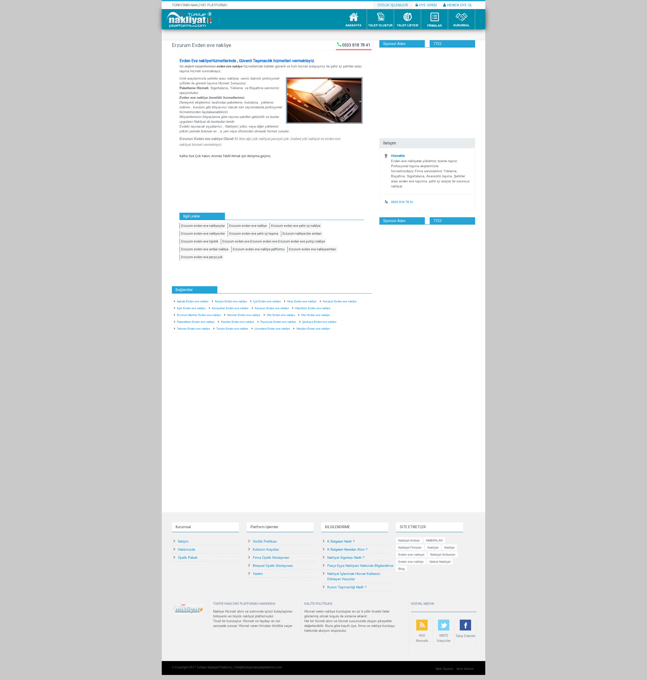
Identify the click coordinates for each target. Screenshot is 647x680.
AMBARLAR (434, 540)
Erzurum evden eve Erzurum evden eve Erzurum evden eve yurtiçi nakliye (273, 241)
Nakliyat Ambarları (442, 554)
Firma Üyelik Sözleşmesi (271, 557)
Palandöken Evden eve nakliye (196, 322)
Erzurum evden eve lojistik (199, 241)
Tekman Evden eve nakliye (193, 328)
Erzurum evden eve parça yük (201, 257)
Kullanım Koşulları (266, 549)
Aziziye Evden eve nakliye (231, 301)
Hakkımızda (186, 549)
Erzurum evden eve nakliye (248, 226)
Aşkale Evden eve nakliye (193, 301)
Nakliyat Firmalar (410, 547)
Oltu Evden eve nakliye (281, 315)
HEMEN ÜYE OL (459, 5)
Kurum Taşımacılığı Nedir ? (346, 587)
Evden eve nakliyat (411, 554)
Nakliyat (432, 547)
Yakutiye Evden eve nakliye (313, 328)
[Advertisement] (427, 85)
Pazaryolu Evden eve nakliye (278, 322)
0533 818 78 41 (356, 45)
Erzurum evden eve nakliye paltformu (259, 249)
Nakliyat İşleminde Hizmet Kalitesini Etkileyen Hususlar (353, 576)
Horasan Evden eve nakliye (340, 301)
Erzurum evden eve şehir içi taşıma (253, 233)
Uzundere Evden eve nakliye (272, 328)
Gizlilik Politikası (265, 541)
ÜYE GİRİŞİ (427, 5)
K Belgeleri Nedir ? (341, 541)
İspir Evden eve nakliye (191, 308)
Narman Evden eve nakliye (243, 315)
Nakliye (449, 547)
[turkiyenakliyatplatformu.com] (188, 18)
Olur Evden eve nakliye (315, 315)
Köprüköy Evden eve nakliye (312, 308)
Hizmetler (398, 156)
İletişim (183, 541)
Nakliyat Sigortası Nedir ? (345, 557)
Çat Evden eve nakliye (267, 301)
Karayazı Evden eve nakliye (272, 308)
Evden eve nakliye (411, 561)
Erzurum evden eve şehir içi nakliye (295, 226)
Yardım (258, 573)
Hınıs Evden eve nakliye (301, 301)
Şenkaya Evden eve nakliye (319, 322)
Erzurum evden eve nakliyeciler (203, 233)
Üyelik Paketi (187, 557)
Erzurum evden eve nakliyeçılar (203, 226)
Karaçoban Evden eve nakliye (230, 308)
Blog (401, 568)
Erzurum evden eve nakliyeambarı (312, 249)
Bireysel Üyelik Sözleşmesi (273, 565)
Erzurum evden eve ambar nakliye (204, 249)
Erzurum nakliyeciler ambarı (302, 233)
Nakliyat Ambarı (409, 540)
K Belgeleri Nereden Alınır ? (347, 549)
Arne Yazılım (465, 668)
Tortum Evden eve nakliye (232, 328)
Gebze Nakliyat (439, 561)
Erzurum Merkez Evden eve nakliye (199, 315)
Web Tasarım (444, 668)
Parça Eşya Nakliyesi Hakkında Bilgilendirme (360, 565)
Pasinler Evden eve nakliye (237, 322)
